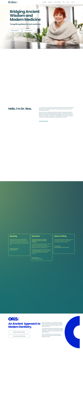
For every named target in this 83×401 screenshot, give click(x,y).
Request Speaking (15, 30)
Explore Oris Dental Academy (19, 332)
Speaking (44, 2)
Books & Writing (57, 2)
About (68, 2)
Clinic (64, 2)
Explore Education (28, 30)
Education (50, 2)
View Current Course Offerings (19, 336)
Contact (73, 2)
